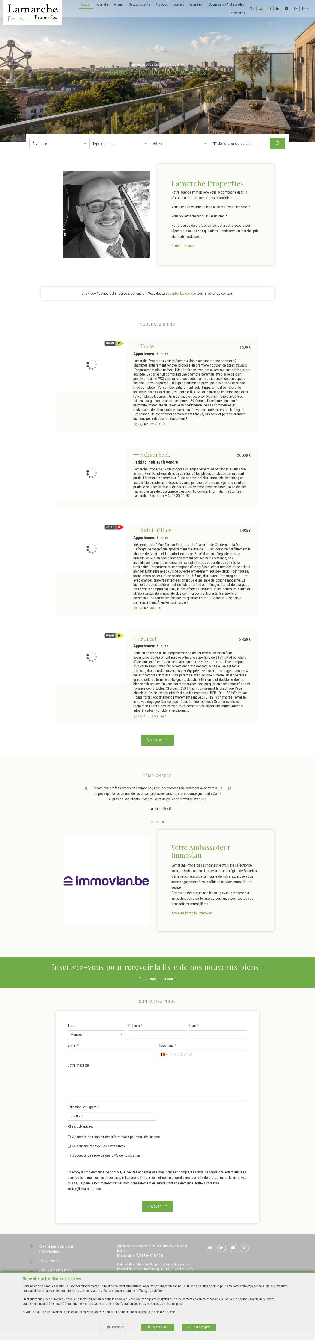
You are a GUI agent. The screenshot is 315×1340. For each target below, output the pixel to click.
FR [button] (304, 8)
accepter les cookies (181, 293)
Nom (194, 1025)
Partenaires (237, 13)
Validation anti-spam (83, 1107)
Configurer (118, 1327)
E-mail (73, 1045)
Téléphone (167, 1045)
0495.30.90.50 (49, 1261)
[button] (59, 143)
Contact (178, 4)
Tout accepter (201, 1327)
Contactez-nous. (183, 246)
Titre (71, 1025)
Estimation (196, 4)
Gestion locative (139, 4)
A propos (162, 4)
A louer (118, 4)
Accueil (86, 4)
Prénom (135, 1025)
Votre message (79, 1065)
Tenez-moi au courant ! (157, 978)
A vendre (102, 4)
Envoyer (155, 1206)
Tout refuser (159, 1327)
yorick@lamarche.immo (55, 1270)
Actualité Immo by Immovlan (191, 913)
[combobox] (164, 1054)
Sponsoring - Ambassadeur (227, 4)
